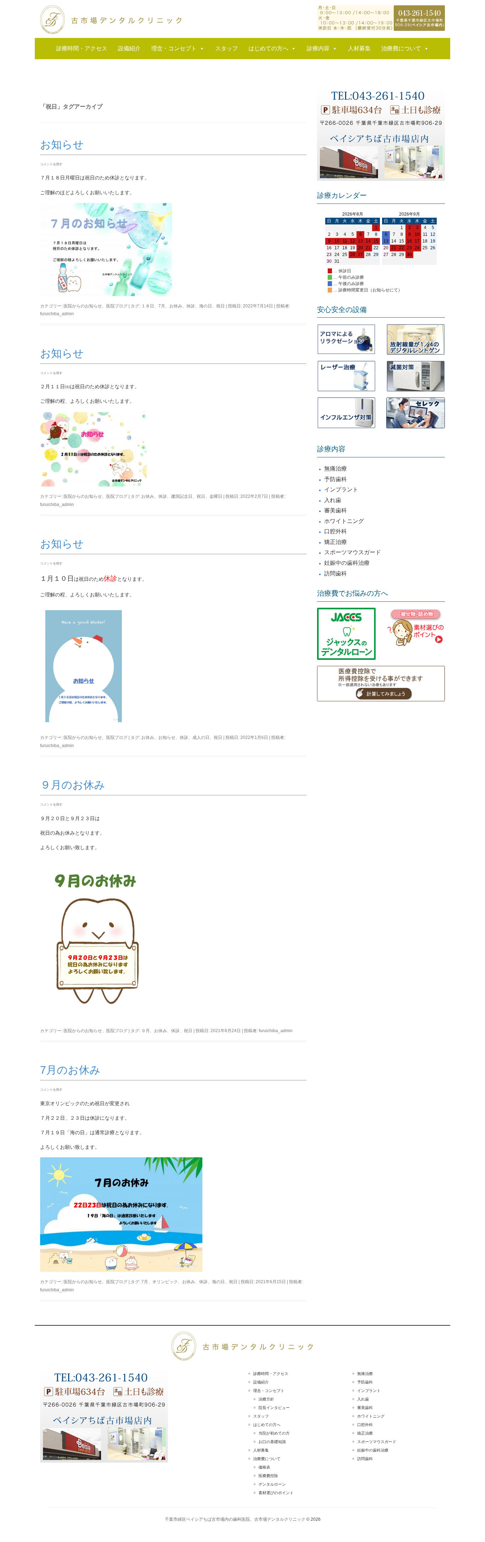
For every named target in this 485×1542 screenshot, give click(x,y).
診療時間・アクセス (81, 48)
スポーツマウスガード (352, 552)
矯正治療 (335, 542)
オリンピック (165, 1281)
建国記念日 (181, 496)
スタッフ (226, 48)
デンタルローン (272, 1484)
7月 (161, 306)
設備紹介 (129, 48)
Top (468, 1525)
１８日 (147, 306)
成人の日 (200, 737)
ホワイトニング (344, 521)
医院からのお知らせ (83, 306)
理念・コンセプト (174, 48)
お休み (175, 306)
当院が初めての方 (274, 1433)
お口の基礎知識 (272, 1442)
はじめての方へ (268, 48)
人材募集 (359, 48)
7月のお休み (70, 1070)
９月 (145, 1030)
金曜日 (215, 496)
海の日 (205, 306)
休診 (190, 306)
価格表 (264, 1467)
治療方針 (266, 1399)
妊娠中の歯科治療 (347, 563)
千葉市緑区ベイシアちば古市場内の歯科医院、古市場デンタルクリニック (235, 1519)
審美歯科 (335, 510)
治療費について (401, 48)
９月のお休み (72, 785)
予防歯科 (335, 479)
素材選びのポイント (276, 1493)
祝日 (220, 306)
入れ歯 (332, 500)
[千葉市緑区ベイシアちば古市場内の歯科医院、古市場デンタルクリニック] (111, 19)
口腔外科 (335, 531)
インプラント (341, 489)
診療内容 (318, 48)
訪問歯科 (335, 573)
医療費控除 (268, 1476)
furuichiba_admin (57, 313)
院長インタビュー (274, 1407)
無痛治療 (335, 469)
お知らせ (62, 144)
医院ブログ (116, 306)
